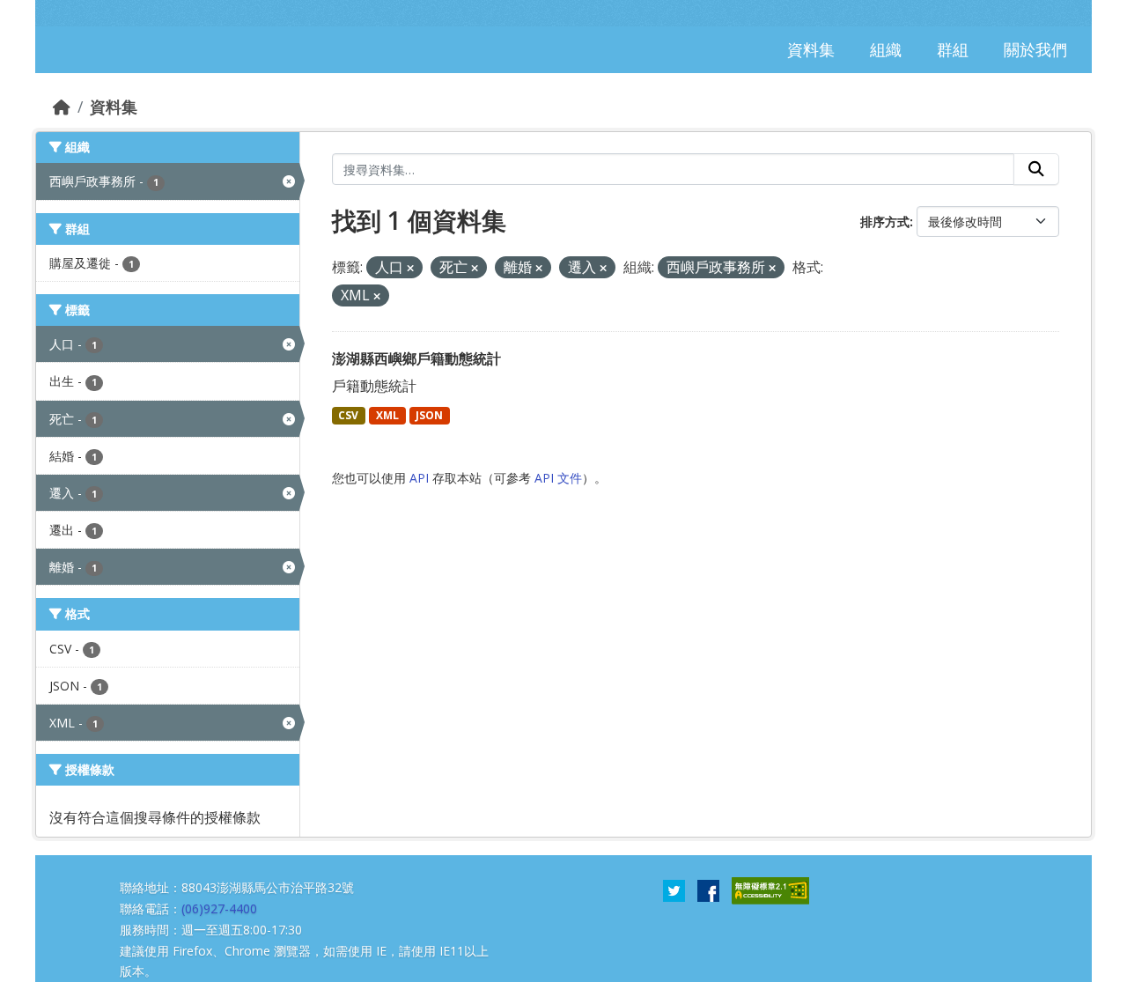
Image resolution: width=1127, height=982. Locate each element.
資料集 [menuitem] (811, 49)
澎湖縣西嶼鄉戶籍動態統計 (416, 358)
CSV (348, 415)
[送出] (1036, 169)
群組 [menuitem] (953, 49)
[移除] (410, 268)
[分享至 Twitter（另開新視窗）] (674, 889)
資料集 (113, 106)
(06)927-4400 (219, 908)
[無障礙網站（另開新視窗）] (770, 889)
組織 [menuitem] (886, 49)
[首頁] (61, 106)
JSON (429, 415)
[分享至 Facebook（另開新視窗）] (708, 889)
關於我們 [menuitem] (1035, 49)
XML (387, 415)
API (419, 477)
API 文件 (558, 477)
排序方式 (885, 221)
